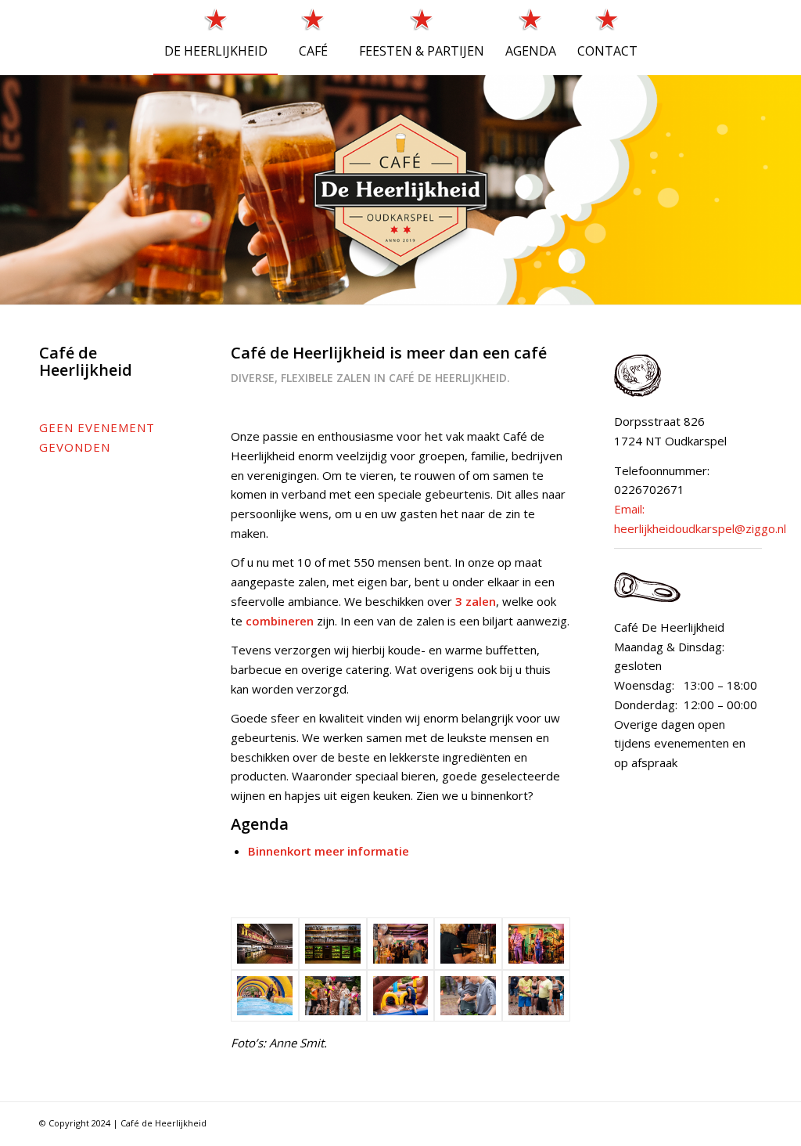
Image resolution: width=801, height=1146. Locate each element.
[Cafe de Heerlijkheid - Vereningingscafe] (265, 943)
